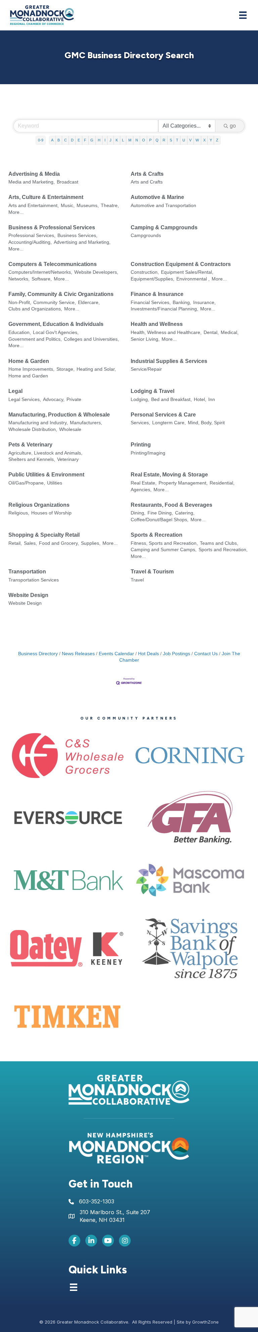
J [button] (111, 140)
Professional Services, (31, 235)
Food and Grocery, (59, 543)
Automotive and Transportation (163, 205)
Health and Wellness (157, 324)
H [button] (99, 140)
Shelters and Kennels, (31, 459)
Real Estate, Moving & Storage (169, 474)
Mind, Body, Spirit (206, 422)
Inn (211, 399)
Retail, (15, 543)
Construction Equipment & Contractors (181, 264)
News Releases (78, 653)
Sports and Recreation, (223, 549)
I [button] (104, 140)
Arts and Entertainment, (33, 205)
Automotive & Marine (157, 197)
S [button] (171, 140)
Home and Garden (28, 375)
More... (16, 212)
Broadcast (67, 182)
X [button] (204, 140)
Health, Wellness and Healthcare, (166, 332)
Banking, (182, 302)
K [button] (117, 140)
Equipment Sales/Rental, (187, 272)
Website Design (28, 595)
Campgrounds (146, 235)
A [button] (52, 140)
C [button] (65, 140)
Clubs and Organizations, (35, 308)
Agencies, (141, 489)
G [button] (91, 140)
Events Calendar (116, 653)
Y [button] (211, 140)
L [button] (123, 140)
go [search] (233, 126)
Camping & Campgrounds (164, 227)
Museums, (88, 205)
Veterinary (68, 459)
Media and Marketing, (31, 182)
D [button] (72, 140)
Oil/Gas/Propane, (26, 483)
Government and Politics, (35, 339)
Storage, (65, 369)
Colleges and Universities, (91, 339)
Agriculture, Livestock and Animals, (45, 453)
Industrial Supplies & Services (169, 361)
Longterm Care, (169, 422)
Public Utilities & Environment (46, 474)
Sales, (30, 543)
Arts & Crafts (147, 174)
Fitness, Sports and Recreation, (164, 543)
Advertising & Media (34, 174)
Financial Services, (151, 302)
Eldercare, (89, 302)
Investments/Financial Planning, (164, 308)
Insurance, (204, 302)
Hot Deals (148, 653)
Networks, (19, 278)
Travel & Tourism (152, 571)
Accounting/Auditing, (30, 242)
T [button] (177, 140)
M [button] (129, 140)
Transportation (27, 571)
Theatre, (110, 205)
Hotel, (200, 399)
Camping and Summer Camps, (164, 549)
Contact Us (206, 653)
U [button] (183, 140)
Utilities (54, 483)
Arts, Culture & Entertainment (45, 197)
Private (74, 399)
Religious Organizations (39, 505)
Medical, (230, 332)
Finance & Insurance (157, 294)
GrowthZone (205, 1322)
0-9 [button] (40, 140)
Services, (140, 422)
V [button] (190, 140)
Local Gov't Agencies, (56, 332)
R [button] (164, 140)
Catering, (185, 512)
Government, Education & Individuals (55, 324)
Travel (137, 579)
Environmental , (193, 278)
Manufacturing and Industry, (38, 422)
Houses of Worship (51, 512)
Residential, (222, 483)
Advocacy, (53, 399)
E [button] (79, 140)
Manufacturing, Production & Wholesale (59, 415)
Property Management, (183, 483)
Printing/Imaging (148, 453)
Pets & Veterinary (30, 444)
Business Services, (77, 235)
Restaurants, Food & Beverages (171, 505)
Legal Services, (24, 399)
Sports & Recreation (156, 535)
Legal (15, 391)
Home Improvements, (31, 369)
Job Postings (176, 653)
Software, (42, 278)
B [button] (58, 140)
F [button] (85, 140)
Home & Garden (28, 361)
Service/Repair (146, 369)
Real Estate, (144, 483)
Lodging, (140, 399)
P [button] (150, 140)
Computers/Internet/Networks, (40, 272)
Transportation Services (33, 579)
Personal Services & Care (163, 415)
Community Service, (54, 302)
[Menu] (242, 15)
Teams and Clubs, (219, 543)
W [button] (197, 140)
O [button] (143, 140)
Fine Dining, (160, 512)
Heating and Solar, (96, 369)
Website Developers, (96, 272)
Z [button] (217, 140)
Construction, (145, 272)
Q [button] (157, 140)
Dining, (138, 512)
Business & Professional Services (51, 227)
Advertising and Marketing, (82, 242)
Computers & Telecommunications (52, 264)
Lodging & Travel (152, 391)
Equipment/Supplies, (152, 278)
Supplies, (90, 543)
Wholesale (70, 429)
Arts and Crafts (147, 182)
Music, (68, 205)
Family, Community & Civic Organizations (61, 294)
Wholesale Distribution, (32, 429)
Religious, (18, 512)
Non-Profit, (19, 302)
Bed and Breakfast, (171, 399)
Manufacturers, (86, 422)
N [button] (136, 140)
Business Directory (38, 653)
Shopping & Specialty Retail (44, 535)
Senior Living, (145, 339)
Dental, (211, 332)
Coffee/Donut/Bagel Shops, (159, 519)
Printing (141, 444)
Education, (19, 332)
